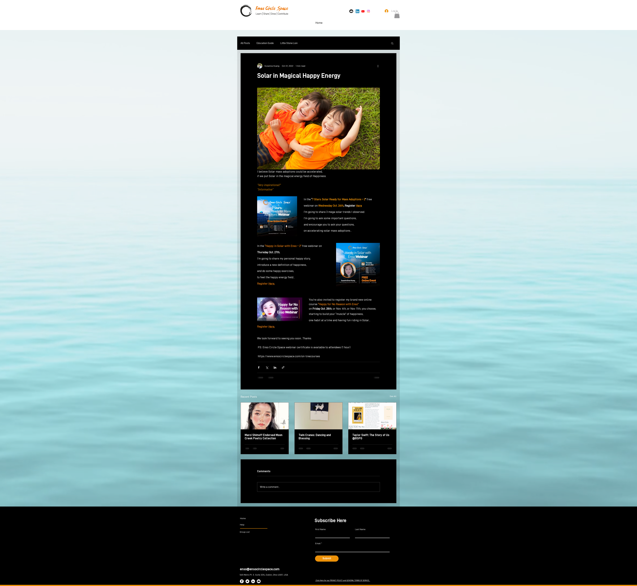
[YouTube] (259, 584)
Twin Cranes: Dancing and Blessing (315, 437)
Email (318, 546)
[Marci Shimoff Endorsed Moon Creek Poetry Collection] (265, 416)
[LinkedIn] (357, 11)
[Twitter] (247, 584)
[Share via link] (283, 367)
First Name (320, 532)
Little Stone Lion (289, 43)
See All (393, 396)
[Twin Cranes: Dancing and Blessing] (319, 416)
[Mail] (351, 11)
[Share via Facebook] (258, 367)
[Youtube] (363, 11)
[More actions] (378, 66)
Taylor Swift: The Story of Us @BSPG (370, 437)
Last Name (360, 532)
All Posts (245, 43)
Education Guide (265, 43)
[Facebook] (242, 584)
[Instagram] (368, 11)
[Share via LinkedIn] (275, 367)
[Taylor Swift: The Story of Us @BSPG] (372, 416)
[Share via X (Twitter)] (266, 367)
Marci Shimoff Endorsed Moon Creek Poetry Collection (263, 437)
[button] (397, 14)
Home (243, 521)
